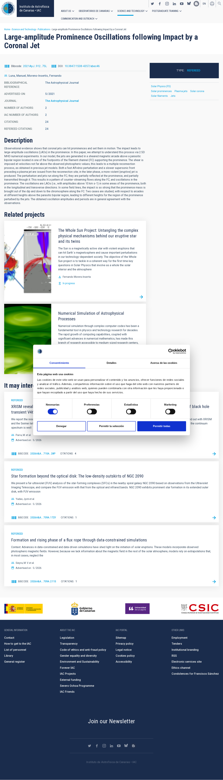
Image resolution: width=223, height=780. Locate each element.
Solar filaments (159, 95)
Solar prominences (161, 91)
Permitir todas (161, 426)
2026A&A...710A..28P (43, 453)
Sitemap (121, 637)
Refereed (193, 70)
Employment (179, 637)
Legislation (67, 637)
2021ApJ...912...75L (35, 66)
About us (66, 11)
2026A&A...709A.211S (43, 581)
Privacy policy (124, 643)
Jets (173, 95)
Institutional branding (185, 649)
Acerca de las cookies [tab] (163, 362)
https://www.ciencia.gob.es (23, 609)
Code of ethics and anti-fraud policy (83, 649)
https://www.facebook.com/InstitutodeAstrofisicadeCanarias (159, 3)
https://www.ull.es (138, 609)
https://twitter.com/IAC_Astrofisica (152, 3)
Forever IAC (67, 667)
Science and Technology (130, 11)
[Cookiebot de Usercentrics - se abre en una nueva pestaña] (171, 351)
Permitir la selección (111, 426)
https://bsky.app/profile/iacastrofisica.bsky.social (189, 3)
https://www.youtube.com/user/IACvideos (181, 3)
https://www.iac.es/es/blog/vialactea (196, 3)
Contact (9, 637)
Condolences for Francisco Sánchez (195, 673)
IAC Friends (67, 691)
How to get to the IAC (17, 643)
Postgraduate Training (165, 11)
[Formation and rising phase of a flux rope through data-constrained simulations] (214, 581)
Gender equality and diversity (78, 655)
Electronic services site (187, 661)
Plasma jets (181, 91)
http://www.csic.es (200, 609)
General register (14, 661)
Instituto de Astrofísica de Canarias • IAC (34, 8)
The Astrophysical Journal (62, 101)
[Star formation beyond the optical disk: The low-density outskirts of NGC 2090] (214, 517)
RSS (174, 655)
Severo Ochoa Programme (77, 685)
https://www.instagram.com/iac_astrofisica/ (167, 3)
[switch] (92, 411)
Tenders (177, 643)
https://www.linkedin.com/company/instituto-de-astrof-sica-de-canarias (174, 3)
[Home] (8, 8)
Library (8, 655)
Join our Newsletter (111, 721)
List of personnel (15, 649)
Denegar (61, 426)
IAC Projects (68, 673)
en (204, 3)
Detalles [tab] (112, 362)
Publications (44, 29)
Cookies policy (125, 655)
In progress (69, 283)
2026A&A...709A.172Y (43, 517)
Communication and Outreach (77, 18)
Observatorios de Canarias (94, 11)
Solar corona (197, 91)
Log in (212, 3)
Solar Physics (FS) (161, 86)
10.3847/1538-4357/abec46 (82, 66)
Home (7, 29)
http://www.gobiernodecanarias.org (83, 609)
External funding (70, 679)
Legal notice (124, 649)
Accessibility (124, 661)
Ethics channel (181, 667)
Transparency (69, 643)
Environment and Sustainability (79, 661)
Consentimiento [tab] (59, 362)
